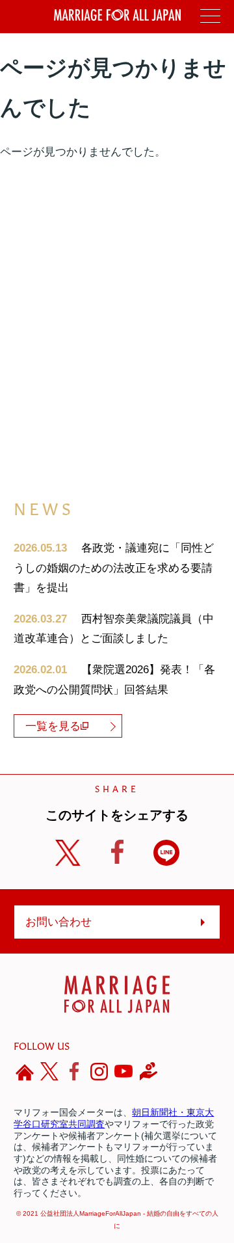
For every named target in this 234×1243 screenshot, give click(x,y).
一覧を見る (53, 726)
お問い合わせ (58, 922)
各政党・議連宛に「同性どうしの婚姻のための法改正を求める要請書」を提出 (114, 568)
